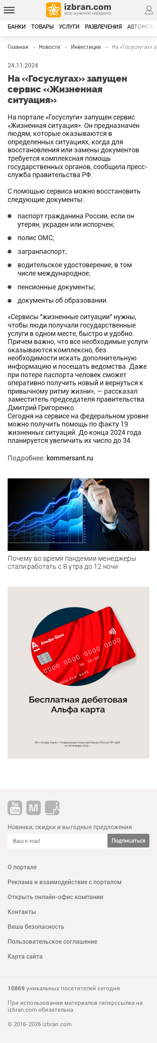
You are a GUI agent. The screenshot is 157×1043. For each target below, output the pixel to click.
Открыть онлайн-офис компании (55, 897)
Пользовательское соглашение (52, 941)
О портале (22, 867)
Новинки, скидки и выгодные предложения (70, 827)
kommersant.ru (69, 458)
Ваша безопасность (36, 926)
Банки (17, 27)
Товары (42, 27)
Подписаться (128, 841)
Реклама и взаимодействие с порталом (65, 882)
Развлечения (103, 27)
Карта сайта (25, 956)
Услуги (69, 27)
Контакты (22, 911)
